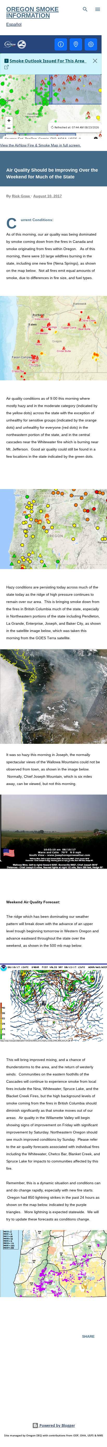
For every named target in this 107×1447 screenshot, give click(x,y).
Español (14, 24)
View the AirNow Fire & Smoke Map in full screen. (40, 145)
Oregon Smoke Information (32, 12)
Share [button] (88, 1336)
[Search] (85, 9)
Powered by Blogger (56, 1425)
